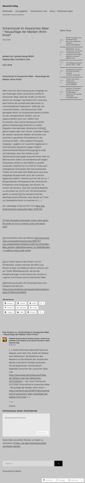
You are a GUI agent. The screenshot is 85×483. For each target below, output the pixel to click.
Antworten (12, 406)
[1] (21, 125)
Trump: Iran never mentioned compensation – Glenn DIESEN (72, 81)
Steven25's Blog (10, 6)
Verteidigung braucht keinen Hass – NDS (74, 64)
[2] (44, 128)
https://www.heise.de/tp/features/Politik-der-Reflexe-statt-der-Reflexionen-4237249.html (28, 378)
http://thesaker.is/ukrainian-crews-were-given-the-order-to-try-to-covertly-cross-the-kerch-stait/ (25, 223)
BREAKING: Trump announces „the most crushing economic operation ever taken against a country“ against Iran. (74, 53)
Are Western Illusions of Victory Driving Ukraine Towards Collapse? (74, 72)
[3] (36, 150)
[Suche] (58, 463)
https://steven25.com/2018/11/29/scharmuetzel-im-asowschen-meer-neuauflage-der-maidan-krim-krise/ (29, 394)
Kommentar (42, 433)
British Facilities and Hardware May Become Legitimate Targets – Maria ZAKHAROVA (73, 41)
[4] (20, 194)
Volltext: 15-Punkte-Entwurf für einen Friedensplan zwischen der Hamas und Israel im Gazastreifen (74, 93)
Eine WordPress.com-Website (11, 471)
